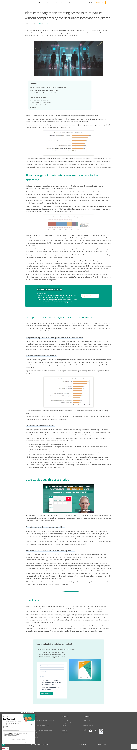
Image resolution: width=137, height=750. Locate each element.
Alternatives (35, 737)
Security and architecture (68, 723)
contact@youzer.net (88, 725)
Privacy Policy (102, 744)
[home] (35, 3)
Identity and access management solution (43, 720)
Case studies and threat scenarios (39, 100)
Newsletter (65, 730)
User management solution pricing (41, 725)
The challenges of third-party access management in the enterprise (48, 87)
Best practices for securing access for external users (44, 90)
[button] (49, 3)
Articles (40, 23)
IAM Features (35, 723)
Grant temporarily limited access (38, 97)
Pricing (79, 3)
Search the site (36, 733)
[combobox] (5, 748)
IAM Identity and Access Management (42, 730)
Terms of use (82, 744)
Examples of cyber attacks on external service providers (43, 104)
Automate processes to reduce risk (39, 95)
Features (57, 3)
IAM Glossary (35, 735)
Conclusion (33, 107)
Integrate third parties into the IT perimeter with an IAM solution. (45, 92)
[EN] (5, 748)
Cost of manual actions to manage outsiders (41, 102)
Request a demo (100, 3)
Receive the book (46, 693)
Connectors (64, 3)
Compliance (47, 23)
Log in (90, 3)
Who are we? (65, 720)
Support (64, 728)
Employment (65, 733)
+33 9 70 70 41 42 (87, 720)
